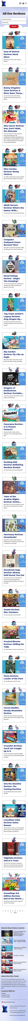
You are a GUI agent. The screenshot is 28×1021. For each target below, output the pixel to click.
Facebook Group (5, 997)
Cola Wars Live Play (19, 955)
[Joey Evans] (11, 368)
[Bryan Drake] (14, 220)
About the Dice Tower (9, 1002)
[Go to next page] (11, 912)
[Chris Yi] (17, 32)
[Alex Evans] (17, 873)
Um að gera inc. (21, 1015)
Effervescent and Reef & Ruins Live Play (20, 963)
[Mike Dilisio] (11, 32)
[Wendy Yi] (17, 404)
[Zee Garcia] (17, 68)
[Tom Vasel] (11, 68)
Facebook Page (5, 995)
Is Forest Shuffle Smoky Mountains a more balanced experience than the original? (20, 933)
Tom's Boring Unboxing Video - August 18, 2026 (20, 941)
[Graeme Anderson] (14, 800)
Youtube (3, 993)
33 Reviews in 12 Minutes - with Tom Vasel (20, 948)
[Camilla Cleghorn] (7, 688)
